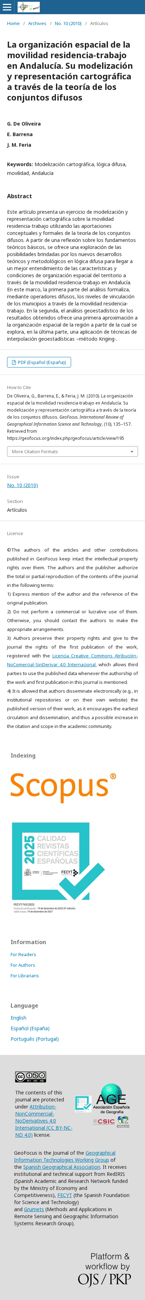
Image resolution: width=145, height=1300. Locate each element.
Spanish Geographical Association (61, 1167)
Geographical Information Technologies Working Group (64, 1156)
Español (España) (30, 1028)
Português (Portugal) (35, 1038)
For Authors (23, 965)
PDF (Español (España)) (41, 362)
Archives (37, 23)
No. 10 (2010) (68, 23)
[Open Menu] (7, 7)
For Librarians (25, 975)
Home (13, 23)
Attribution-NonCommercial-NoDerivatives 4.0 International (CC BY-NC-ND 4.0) (43, 1120)
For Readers (23, 954)
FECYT (64, 1195)
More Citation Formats (35, 451)
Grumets (34, 1209)
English (18, 1017)
